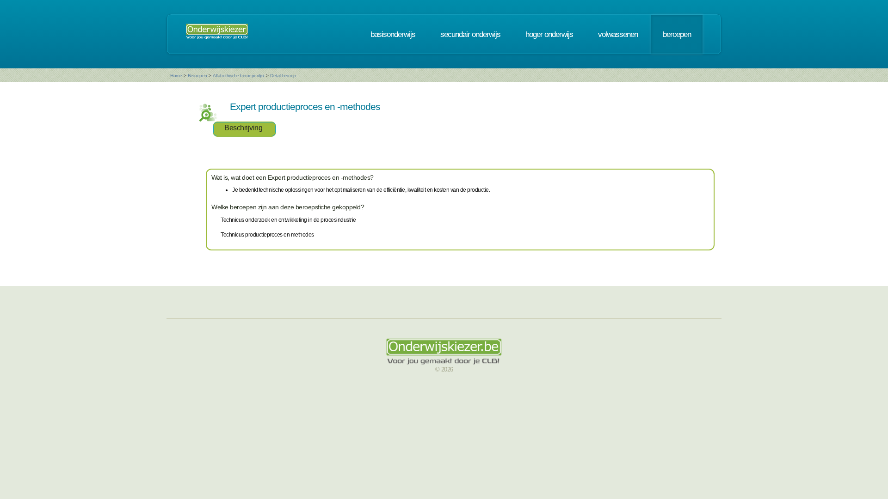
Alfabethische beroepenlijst (239, 75)
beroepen (677, 34)
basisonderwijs (392, 34)
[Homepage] (216, 34)
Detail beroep (283, 75)
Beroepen (197, 75)
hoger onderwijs (549, 34)
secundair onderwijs (470, 34)
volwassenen (618, 34)
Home (176, 75)
